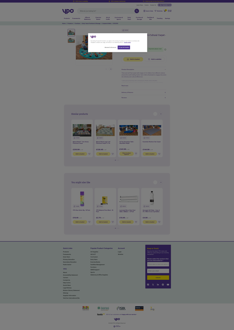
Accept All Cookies (124, 47)
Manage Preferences (110, 47)
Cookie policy (127, 42)
